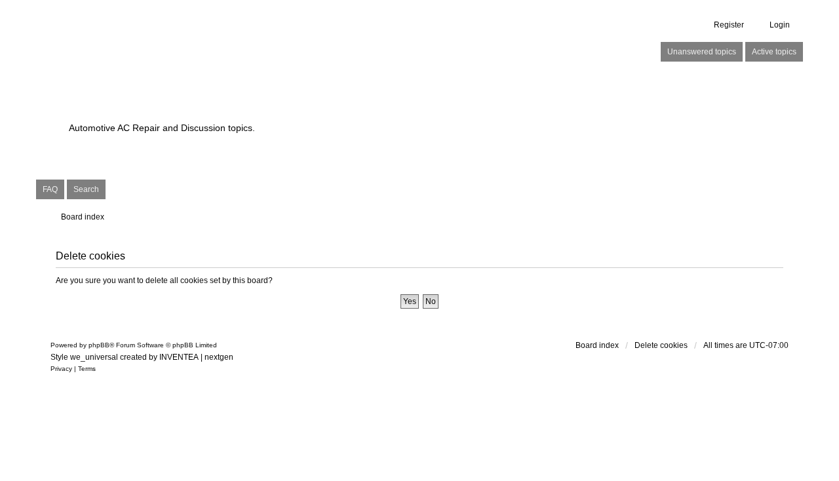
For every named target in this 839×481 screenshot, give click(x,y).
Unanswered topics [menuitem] (701, 51)
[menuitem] (61, 369)
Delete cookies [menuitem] (661, 345)
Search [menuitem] (86, 189)
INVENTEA (179, 357)
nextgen (219, 357)
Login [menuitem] (780, 24)
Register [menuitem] (729, 24)
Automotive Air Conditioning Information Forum (337, 105)
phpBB (98, 345)
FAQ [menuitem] (50, 189)
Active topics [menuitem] (774, 51)
